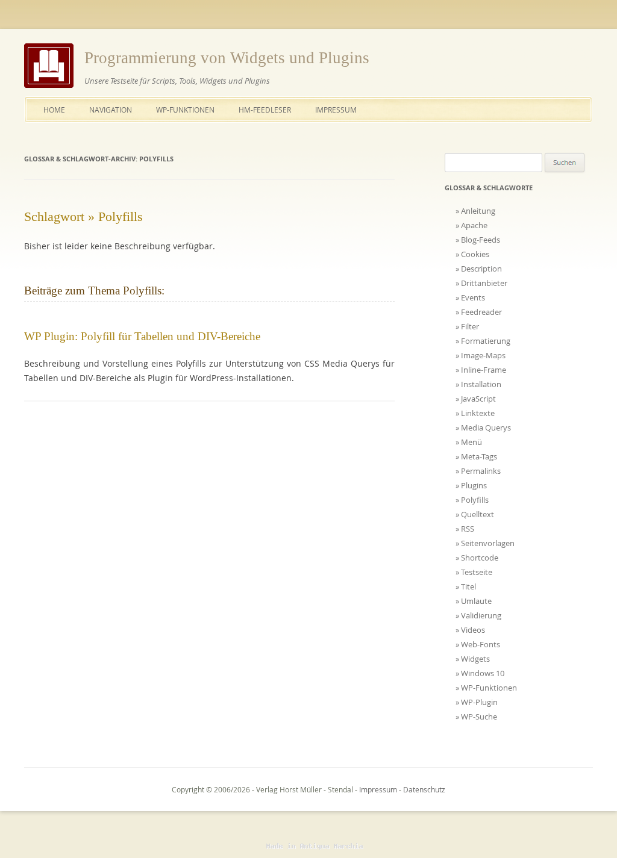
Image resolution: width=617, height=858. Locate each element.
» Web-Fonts (478, 644)
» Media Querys (483, 427)
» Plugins (471, 485)
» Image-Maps (481, 355)
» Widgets (473, 658)
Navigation (110, 109)
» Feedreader (479, 311)
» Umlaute (474, 600)
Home (54, 109)
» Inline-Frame (481, 369)
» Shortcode (477, 557)
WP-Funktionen (185, 109)
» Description (479, 268)
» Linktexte (475, 413)
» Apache (471, 225)
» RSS (465, 528)
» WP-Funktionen (486, 687)
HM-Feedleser (265, 109)
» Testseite (474, 572)
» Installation (478, 384)
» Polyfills (472, 499)
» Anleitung (475, 210)
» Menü (469, 442)
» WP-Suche (476, 716)
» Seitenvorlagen (485, 543)
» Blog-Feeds (478, 239)
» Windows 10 (480, 673)
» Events (470, 297)
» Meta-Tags (476, 456)
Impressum (336, 109)
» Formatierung (483, 340)
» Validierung (478, 615)
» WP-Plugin (477, 702)
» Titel (466, 586)
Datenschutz (424, 789)
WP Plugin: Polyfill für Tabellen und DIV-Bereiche (142, 336)
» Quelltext (475, 514)
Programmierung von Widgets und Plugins (226, 58)
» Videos (470, 629)
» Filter (467, 326)
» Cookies (472, 254)
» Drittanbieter (481, 283)
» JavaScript (476, 398)
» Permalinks (478, 470)
